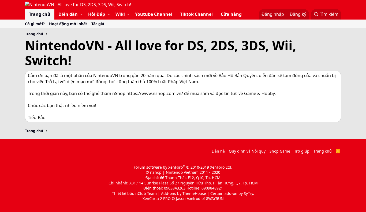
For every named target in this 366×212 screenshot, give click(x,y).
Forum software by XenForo (183, 167)
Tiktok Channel (196, 14)
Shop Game (280, 151)
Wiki (120, 14)
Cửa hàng (231, 14)
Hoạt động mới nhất (68, 23)
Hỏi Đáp (96, 14)
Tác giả (97, 23)
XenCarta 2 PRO (157, 198)
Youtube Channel (153, 14)
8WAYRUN (215, 198)
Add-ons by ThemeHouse (183, 193)
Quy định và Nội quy (247, 151)
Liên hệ (218, 151)
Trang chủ (39, 14)
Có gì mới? (35, 23)
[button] (81, 14)
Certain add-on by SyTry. (232, 193)
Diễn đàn (68, 14)
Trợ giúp (301, 151)
